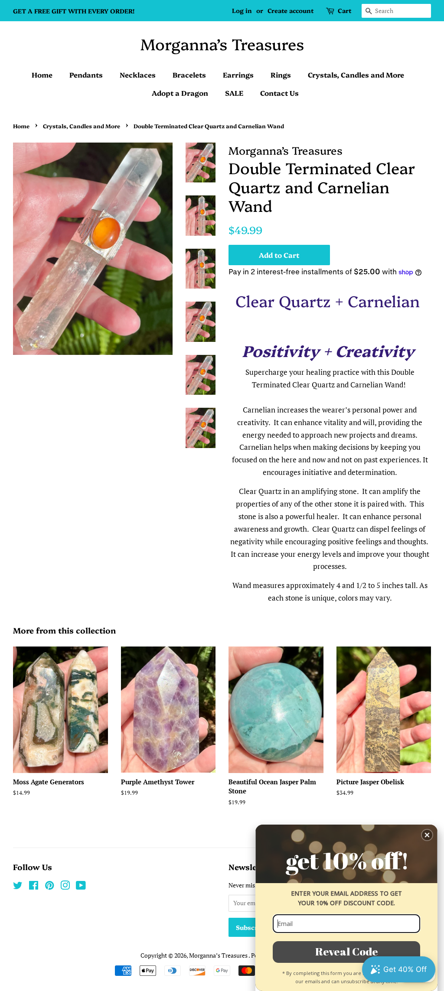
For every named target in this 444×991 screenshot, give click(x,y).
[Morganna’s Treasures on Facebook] (34, 887)
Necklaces (138, 74)
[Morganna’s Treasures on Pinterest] (49, 887)
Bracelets (189, 74)
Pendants (86, 74)
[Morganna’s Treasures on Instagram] (65, 887)
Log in (242, 10)
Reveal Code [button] (346, 951)
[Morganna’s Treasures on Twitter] (18, 887)
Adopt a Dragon (180, 92)
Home (42, 74)
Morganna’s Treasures (222, 43)
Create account (290, 10)
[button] (427, 835)
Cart (344, 10)
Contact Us (279, 92)
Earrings (238, 74)
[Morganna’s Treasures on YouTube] (81, 887)
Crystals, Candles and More (356, 74)
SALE (234, 92)
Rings (281, 74)
